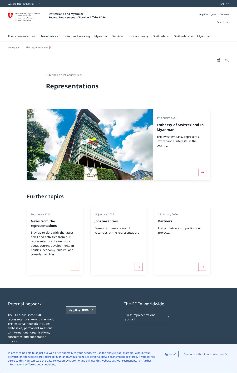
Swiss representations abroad (140, 317)
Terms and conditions (41, 364)
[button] (21, 36)
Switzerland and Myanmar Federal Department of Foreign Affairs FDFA (77, 15)
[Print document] (218, 60)
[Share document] (227, 60)
